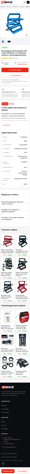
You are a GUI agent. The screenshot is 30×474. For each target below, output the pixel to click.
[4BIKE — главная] (7, 2)
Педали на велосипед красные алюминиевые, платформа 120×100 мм (7, 251)
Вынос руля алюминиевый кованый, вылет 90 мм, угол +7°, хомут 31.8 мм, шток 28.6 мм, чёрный (7, 350)
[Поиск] (24, 2)
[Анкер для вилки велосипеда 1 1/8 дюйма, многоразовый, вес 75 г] (8, 317)
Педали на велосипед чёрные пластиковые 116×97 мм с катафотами (22, 274)
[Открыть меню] (28, 2)
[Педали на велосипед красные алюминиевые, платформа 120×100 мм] (8, 241)
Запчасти (15, 6)
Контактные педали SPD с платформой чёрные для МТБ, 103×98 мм (6, 274)
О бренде (3, 405)
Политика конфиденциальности (9, 453)
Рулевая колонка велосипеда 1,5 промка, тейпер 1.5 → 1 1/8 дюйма (7, 373)
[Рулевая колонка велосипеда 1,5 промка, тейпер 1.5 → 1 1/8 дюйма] (8, 363)
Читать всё (6, 125)
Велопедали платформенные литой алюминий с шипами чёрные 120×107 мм (22, 251)
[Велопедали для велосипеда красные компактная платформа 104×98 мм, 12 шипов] (22, 287)
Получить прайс (8, 471)
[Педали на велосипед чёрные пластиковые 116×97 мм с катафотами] (22, 264)
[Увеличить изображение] (15, 23)
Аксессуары (4, 428)
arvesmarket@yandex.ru (10, 447)
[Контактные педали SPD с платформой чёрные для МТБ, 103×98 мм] (8, 264)
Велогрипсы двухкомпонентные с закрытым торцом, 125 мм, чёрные (22, 350)
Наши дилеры (5, 409)
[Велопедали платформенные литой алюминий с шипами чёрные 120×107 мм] (22, 241)
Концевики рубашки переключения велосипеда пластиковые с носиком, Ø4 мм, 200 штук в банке (21, 373)
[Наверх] (3, 464)
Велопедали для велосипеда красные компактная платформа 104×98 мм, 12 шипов (22, 297)
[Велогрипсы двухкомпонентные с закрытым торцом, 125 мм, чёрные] (22, 340)
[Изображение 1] (3, 41)
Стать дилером (22, 471)
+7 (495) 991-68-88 (9, 443)
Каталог (9, 6)
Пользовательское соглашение (9, 457)
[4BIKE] (7, 387)
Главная (2, 6)
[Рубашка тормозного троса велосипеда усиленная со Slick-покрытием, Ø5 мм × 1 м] (22, 317)
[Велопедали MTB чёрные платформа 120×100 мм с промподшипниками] (8, 287)
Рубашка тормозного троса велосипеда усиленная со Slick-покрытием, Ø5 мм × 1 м (22, 327)
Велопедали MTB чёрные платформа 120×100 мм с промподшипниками (6, 297)
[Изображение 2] (9, 41)
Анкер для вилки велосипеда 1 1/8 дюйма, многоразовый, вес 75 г (7, 327)
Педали (22, 6)
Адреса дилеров (22, 64)
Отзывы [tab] (12, 104)
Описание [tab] (5, 104)
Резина (3, 422)
